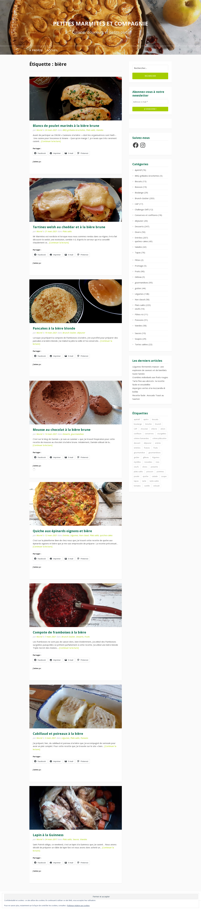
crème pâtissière (159, 438)
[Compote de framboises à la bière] (75, 605)
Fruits (87, 636)
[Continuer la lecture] (51, 141)
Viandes (99, 130)
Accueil (52, 50)
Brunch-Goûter (69, 332)
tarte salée (154, 481)
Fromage (139, 265)
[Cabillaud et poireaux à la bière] (75, 706)
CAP (137, 204)
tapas (136, 481)
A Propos (36, 50)
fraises (147, 448)
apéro (145, 419)
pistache (154, 467)
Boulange (139, 192)
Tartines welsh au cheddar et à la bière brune (69, 227)
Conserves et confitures (146, 215)
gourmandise (139, 452)
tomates (137, 485)
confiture (137, 433)
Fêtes (137, 260)
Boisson (138, 187)
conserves (149, 433)
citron (163, 429)
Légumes (74, 535)
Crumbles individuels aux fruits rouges (150, 377)
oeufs (137, 308)
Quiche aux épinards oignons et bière (62, 531)
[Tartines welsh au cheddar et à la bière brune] (75, 200)
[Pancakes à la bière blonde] (75, 301)
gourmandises (77, 434)
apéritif (137, 419)
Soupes (138, 338)
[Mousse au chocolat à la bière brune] (75, 402)
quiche (145, 476)
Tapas (138, 252)
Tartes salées (141, 344)
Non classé (84, 535)
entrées (137, 448)
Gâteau (138, 277)
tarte (144, 481)
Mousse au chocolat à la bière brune (62, 430)
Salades (138, 247)
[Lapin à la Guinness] (75, 808)
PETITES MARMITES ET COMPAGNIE (100, 23)
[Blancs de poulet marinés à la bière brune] (75, 98)
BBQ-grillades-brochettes (74, 130)
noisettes (148, 462)
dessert (137, 443)
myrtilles (137, 462)
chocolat (144, 429)
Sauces (76, 839)
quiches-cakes (106, 535)
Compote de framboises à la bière (59, 632)
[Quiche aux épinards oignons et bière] (75, 504)
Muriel (39, 130)
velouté (156, 485)
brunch (158, 424)
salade (155, 476)
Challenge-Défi (142, 209)
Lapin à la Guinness (48, 835)
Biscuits (138, 181)
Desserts (66, 434)
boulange (138, 424)
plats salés (138, 471)
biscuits (155, 419)
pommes (160, 471)
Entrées (66, 535)
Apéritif (138, 170)
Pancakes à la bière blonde (54, 328)
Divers (138, 232)
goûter (138, 288)
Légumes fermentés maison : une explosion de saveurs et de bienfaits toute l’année (149, 370)
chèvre (154, 429)
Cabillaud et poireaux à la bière (58, 734)
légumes (155, 457)
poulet (136, 476)
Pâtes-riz (139, 314)
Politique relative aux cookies (78, 905)
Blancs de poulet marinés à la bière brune (66, 126)
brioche (148, 424)
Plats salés (90, 130)
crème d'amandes (141, 438)
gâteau (146, 457)
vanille (147, 485)
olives (144, 467)
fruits (155, 448)
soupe (164, 476)
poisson (149, 471)
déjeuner (81, 332)
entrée (158, 443)
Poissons (84, 738)
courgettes (161, 433)
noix (157, 462)
